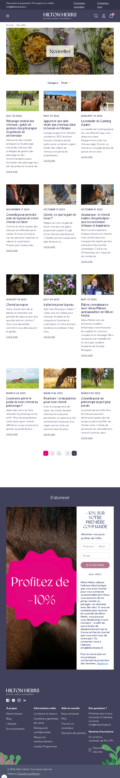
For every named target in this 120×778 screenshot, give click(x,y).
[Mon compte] (103, 16)
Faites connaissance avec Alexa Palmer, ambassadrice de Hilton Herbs (97, 310)
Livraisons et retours (45, 713)
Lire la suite (12, 171)
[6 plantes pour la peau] (60, 284)
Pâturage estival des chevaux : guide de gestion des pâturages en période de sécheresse (21, 128)
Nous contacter (70, 713)
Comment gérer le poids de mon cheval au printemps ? (22, 402)
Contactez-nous (103, 5)
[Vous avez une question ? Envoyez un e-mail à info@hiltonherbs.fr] (39, 5)
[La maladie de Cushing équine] (97, 101)
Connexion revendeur (79, 5)
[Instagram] (19, 700)
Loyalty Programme (45, 746)
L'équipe (11, 723)
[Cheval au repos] (22, 284)
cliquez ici (102, 663)
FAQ (64, 718)
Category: (53, 82)
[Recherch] (96, 16)
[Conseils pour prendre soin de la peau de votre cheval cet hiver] (22, 194)
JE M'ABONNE (95, 565)
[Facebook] (7, 700)
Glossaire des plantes (73, 732)
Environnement (15, 728)
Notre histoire (14, 713)
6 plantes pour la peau (58, 304)
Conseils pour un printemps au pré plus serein (96, 402)
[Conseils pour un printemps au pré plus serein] (97, 378)
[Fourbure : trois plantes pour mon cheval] (60, 378)
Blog (8, 718)
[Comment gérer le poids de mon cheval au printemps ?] (22, 378)
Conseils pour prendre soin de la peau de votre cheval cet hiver (22, 218)
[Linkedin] (24, 700)
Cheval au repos (17, 304)
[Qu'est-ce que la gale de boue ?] (60, 194)
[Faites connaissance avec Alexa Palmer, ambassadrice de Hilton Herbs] (97, 284)
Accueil (9, 25)
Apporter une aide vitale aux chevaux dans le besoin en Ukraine (60, 124)
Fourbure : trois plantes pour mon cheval (60, 400)
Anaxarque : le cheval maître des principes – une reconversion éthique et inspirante (96, 220)
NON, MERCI (95, 574)
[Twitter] (13, 700)
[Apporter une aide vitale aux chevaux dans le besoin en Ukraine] (60, 101)
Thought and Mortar (29, 773)
